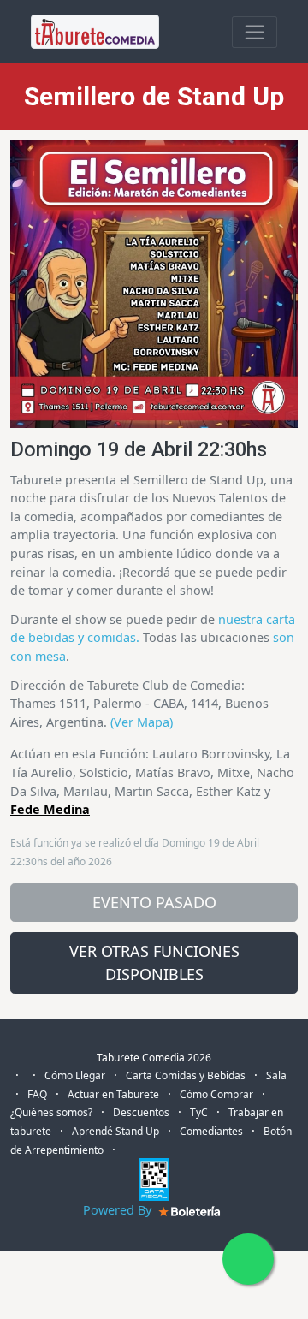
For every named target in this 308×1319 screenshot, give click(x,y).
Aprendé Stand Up (115, 1131)
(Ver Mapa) (141, 722)
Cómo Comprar (216, 1094)
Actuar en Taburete (113, 1094)
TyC (199, 1112)
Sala (276, 1075)
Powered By (119, 1210)
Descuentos (141, 1112)
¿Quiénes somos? (51, 1112)
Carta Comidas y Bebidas (186, 1075)
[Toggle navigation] (254, 32)
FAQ (37, 1094)
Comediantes (211, 1131)
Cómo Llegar (74, 1075)
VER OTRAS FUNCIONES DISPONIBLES (154, 962)
